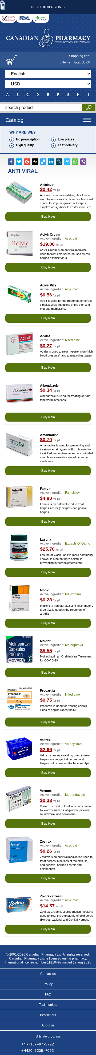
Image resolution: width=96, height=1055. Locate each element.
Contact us (48, 974)
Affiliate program (48, 1036)
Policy (48, 984)
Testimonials (48, 1005)
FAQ (48, 994)
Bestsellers (48, 1015)
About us (48, 1025)
